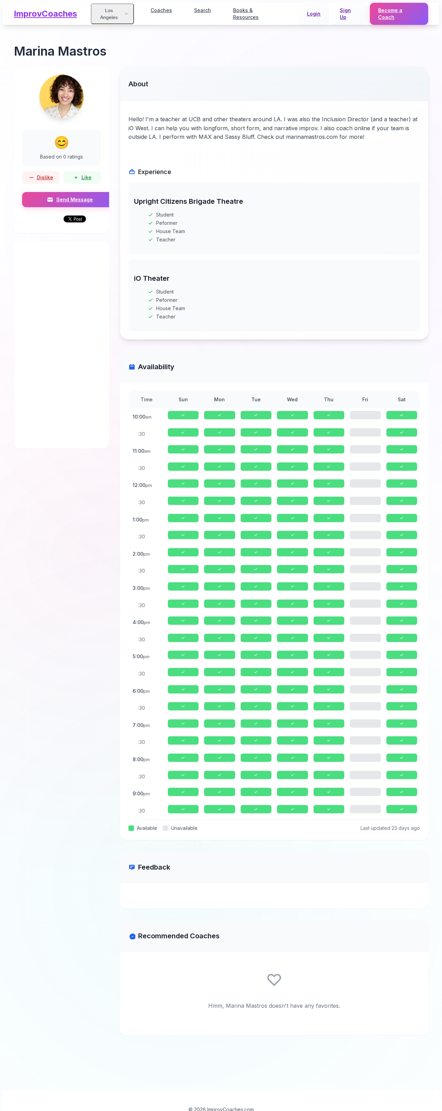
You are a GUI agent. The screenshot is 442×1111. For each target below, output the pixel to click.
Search (202, 10)
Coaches (161, 10)
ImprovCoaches (45, 14)
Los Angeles (109, 14)
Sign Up (345, 13)
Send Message (74, 199)
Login (313, 14)
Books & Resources (246, 13)
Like (86, 177)
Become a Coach (390, 13)
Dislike (45, 177)
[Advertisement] (61, 345)
